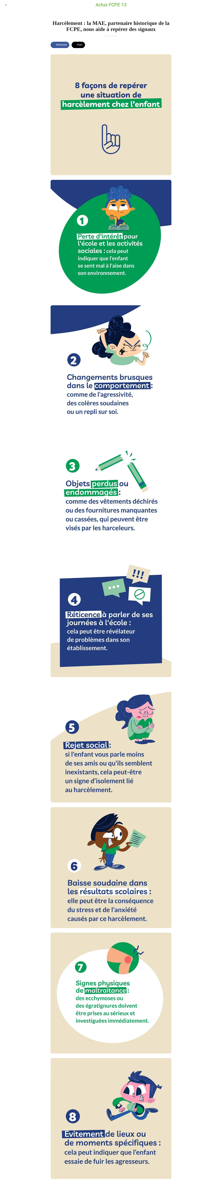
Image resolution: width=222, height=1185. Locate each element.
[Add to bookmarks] (167, 45)
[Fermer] (6, 5)
